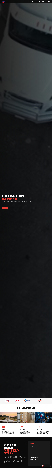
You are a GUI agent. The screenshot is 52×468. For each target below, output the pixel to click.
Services (35, 1)
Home (28, 1)
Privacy (49, 1)
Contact (46, 1)
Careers (39, 1)
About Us (31, 1)
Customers (42, 1)
